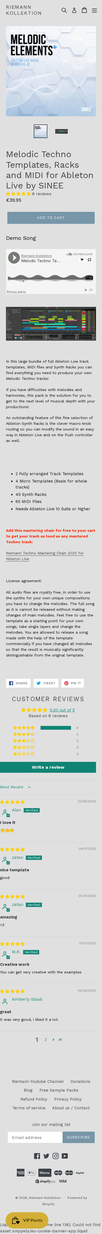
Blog (28, 1090)
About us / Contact (71, 1107)
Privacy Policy (68, 1099)
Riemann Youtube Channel (38, 1081)
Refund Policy (33, 1099)
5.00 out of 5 (62, 710)
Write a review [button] (48, 767)
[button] (19, 193)
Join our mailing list (51, 1124)
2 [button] (46, 1039)
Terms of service (28, 1107)
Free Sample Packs (58, 1090)
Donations (80, 1081)
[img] (12, 802)
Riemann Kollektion (24, 10)
